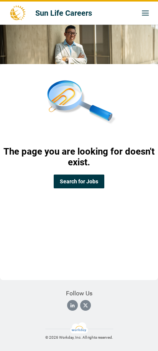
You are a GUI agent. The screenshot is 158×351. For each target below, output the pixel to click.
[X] (85, 305)
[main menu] (145, 13)
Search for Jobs (79, 181)
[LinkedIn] (72, 305)
